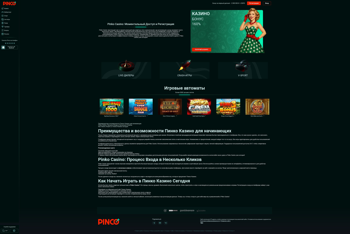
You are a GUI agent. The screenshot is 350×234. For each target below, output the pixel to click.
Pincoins (6, 34)
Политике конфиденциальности (210, 221)
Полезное (189, 231)
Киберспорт (7, 12)
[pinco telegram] (154, 223)
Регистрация (254, 3)
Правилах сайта (225, 221)
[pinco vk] (166, 223)
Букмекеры (209, 231)
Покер (6, 23)
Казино (6, 8)
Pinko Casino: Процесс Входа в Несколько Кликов (115, 125)
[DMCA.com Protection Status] (173, 210)
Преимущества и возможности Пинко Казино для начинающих (119, 123)
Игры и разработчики (156, 231)
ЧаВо (172, 231)
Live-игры (7, 19)
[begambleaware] (187, 210)
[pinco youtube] (160, 223)
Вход (267, 3)
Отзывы (167, 231)
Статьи (231, 231)
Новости (225, 231)
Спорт (6, 16)
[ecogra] (200, 210)
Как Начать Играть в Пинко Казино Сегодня (113, 126)
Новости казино (180, 231)
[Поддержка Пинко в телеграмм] (14, 231)
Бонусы (6, 30)
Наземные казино (199, 231)
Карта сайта (139, 231)
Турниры (6, 26)
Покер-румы (217, 231)
